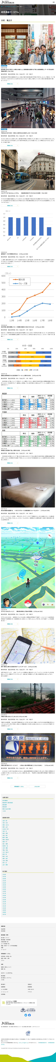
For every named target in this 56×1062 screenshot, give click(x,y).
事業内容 (3, 926)
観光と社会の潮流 (7, 809)
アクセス (30, 991)
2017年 (4, 893)
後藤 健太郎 (6, 839)
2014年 (4, 899)
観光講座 (3, 975)
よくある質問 (4, 989)
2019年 (4, 889)
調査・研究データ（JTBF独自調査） (9, 945)
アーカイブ (3, 949)
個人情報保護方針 (4, 1026)
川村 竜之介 (6, 852)
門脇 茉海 (5, 850)
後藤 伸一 (5, 841)
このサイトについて (36, 1026)
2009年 (4, 910)
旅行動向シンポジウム (6, 977)
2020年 (4, 887)
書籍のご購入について (6, 967)
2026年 (4, 874)
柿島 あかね (6, 825)
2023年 (4, 880)
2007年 (4, 914)
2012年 (4, 904)
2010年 (4, 908)
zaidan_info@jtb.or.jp (24, 1042)
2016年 (4, 895)
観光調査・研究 (4, 935)
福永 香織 (5, 844)
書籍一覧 (3, 969)
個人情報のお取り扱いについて (15, 1026)
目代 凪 (5, 862)
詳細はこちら (10, 83)
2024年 (4, 878)
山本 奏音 (5, 864)
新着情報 (30, 987)
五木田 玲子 (6, 829)
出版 (2, 964)
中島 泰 (5, 831)
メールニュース (4, 991)
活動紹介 (30, 984)
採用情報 (3, 994)
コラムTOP (37, 786)
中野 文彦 (5, 822)
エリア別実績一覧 (5, 943)
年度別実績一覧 (4, 941)
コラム (15, 6)
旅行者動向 (5, 800)
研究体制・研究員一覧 (6, 956)
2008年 (4, 912)
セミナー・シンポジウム (6, 973)
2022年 (4, 883)
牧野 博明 (5, 833)
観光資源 (5, 804)
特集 (2, 947)
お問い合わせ (31, 989)
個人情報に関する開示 (26, 1026)
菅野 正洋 (5, 827)
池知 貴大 (5, 835)
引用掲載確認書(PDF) (42, 1042)
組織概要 (3, 987)
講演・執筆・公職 (5, 958)
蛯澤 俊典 (5, 837)
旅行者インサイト (5, 937)
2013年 (4, 901)
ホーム (3, 6)
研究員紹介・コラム (9, 6)
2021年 (4, 885)
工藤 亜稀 (5, 860)
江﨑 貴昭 (5, 848)
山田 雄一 (5, 820)
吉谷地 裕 (5, 846)
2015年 (4, 897)
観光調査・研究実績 (5, 939)
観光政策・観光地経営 (8, 802)
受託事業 (3, 931)
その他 (4, 811)
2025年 (4, 876)
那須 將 (5, 854)
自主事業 (3, 929)
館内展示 (3, 984)
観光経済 (5, 807)
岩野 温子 (5, 858)
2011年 (4, 906)
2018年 (4, 891)
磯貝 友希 (5, 856)
